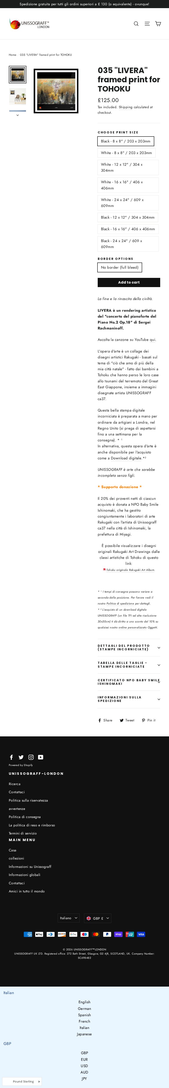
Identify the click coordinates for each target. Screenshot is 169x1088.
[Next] (17, 114)
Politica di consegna (25, 816)
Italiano (66, 918)
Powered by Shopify (21, 765)
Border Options (116, 259)
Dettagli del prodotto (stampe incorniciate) (124, 647)
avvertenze (17, 808)
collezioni (16, 858)
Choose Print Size (118, 132)
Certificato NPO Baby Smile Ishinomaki (129, 682)
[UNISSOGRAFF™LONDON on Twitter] (21, 757)
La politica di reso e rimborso (32, 825)
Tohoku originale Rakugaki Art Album (130, 570)
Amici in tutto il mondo (27, 891)
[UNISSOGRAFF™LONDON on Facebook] (11, 757)
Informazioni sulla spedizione (120, 699)
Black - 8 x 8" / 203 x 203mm (126, 141)
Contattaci (17, 792)
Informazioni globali (24, 874)
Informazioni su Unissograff (30, 866)
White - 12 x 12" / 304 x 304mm (121, 167)
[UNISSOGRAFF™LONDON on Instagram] (31, 757)
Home (13, 55)
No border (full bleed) (119, 267)
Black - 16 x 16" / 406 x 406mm (128, 229)
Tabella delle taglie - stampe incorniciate (122, 665)
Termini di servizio (23, 833)
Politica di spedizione (120, 603)
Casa (13, 850)
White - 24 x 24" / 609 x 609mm (122, 202)
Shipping (125, 107)
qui (152, 339)
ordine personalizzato (133, 627)
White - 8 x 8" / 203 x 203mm (126, 152)
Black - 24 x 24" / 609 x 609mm (121, 243)
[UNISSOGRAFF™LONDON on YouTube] (40, 757)
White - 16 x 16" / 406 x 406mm (122, 185)
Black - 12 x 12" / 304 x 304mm (128, 217)
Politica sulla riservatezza (28, 800)
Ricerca (14, 783)
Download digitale (126, 458)
